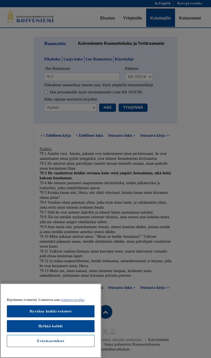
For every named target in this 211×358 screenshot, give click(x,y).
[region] (50, 320)
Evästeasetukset (50, 341)
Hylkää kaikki (50, 326)
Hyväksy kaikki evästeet (50, 311)
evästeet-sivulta (72, 300)
